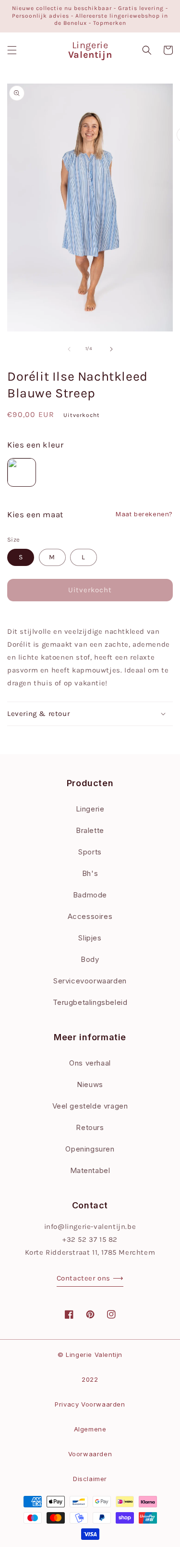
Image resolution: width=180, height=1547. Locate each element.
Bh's (90, 873)
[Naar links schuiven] (69, 349)
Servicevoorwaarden (90, 980)
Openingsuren (89, 1148)
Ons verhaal (90, 1062)
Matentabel (90, 1170)
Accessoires (90, 916)
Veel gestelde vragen (90, 1105)
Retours (90, 1127)
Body (90, 959)
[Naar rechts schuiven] (111, 349)
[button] (12, 50)
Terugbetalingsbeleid (90, 1002)
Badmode (90, 894)
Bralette (90, 830)
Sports (90, 851)
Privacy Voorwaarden (90, 1404)
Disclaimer (90, 1479)
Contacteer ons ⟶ (90, 1278)
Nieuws (90, 1084)
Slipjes (89, 937)
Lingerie (90, 808)
